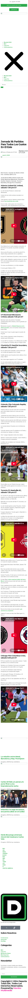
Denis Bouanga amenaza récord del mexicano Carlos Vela (12, 837)
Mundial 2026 (7, 42)
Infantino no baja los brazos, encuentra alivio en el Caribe (13, 811)
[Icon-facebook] (3, 928)
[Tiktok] (14, 928)
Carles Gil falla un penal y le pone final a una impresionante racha (12, 784)
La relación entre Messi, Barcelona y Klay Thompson (12, 758)
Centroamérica (8, 47)
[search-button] (2, 87)
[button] (14, 61)
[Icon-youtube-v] (18, 928)
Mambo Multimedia (11, 989)
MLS (5, 44)
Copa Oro (6, 45)
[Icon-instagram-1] (10, 928)
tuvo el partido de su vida (11, 201)
